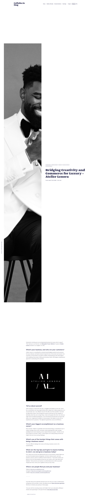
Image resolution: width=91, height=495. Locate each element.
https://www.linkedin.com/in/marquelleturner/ (40, 472)
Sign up (73, 3)
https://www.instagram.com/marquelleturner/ (41, 471)
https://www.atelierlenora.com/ (37, 469)
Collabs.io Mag (19, 4)
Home (44, 3)
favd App (64, 3)
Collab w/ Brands (50, 3)
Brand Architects (57, 3)
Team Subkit (53, 180)
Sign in (69, 3)
